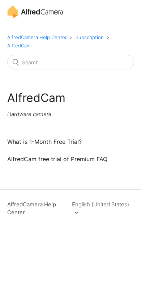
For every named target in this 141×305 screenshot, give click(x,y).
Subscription (90, 37)
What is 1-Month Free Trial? (44, 141)
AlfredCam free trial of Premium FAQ (57, 159)
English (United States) (100, 204)
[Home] (35, 16)
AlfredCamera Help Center (37, 37)
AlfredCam (19, 45)
